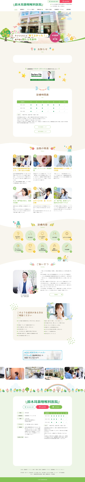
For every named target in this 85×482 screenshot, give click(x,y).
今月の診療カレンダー (42, 127)
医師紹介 (56, 294)
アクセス (56, 407)
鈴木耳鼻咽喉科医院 (43, 479)
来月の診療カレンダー (42, 131)
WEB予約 (66, 1)
